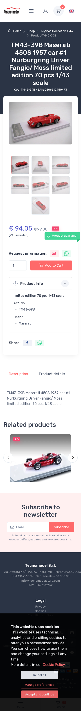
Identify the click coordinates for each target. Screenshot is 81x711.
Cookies (40, 611)
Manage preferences (39, 684)
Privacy (40, 606)
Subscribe (61, 527)
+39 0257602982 (40, 585)
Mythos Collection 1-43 (57, 31)
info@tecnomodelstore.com (40, 580)
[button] (40, 283)
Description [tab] (18, 374)
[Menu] (31, 11)
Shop (31, 31)
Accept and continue (39, 694)
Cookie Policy (54, 665)
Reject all (39, 675)
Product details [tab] (52, 374)
